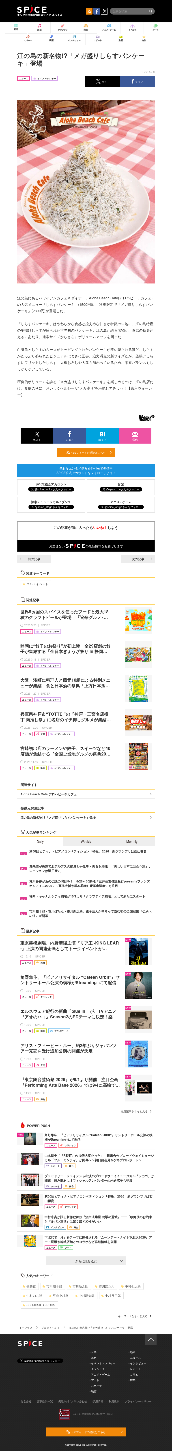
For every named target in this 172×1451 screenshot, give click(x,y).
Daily (40, 841)
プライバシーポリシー (138, 1401)
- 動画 (132, 1352)
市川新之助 (80, 1286)
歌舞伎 (31, 1286)
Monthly (132, 841)
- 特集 (132, 1380)
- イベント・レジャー (102, 1363)
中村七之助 (133, 1286)
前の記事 (34, 559)
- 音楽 (93, 1352)
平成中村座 (60, 1295)
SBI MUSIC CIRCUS (40, 1305)
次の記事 (138, 559)
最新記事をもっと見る (134, 1111)
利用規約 (114, 1401)
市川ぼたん (106, 1286)
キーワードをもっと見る (133, 1316)
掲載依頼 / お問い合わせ (72, 1401)
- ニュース (135, 1357)
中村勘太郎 (87, 1295)
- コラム (133, 1374)
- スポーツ (96, 1385)
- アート (94, 1380)
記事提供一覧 (45, 1401)
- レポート (135, 1369)
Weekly (86, 841)
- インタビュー (137, 1363)
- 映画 (93, 1391)
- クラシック (97, 1369)
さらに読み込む (86, 1261)
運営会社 (26, 1401)
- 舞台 (93, 1357)
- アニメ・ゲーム (100, 1374)
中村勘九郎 (34, 1295)
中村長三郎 (113, 1295)
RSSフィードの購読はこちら (88, 452)
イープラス (25, 1327)
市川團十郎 (54, 1286)
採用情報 (97, 1401)
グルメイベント (37, 584)
